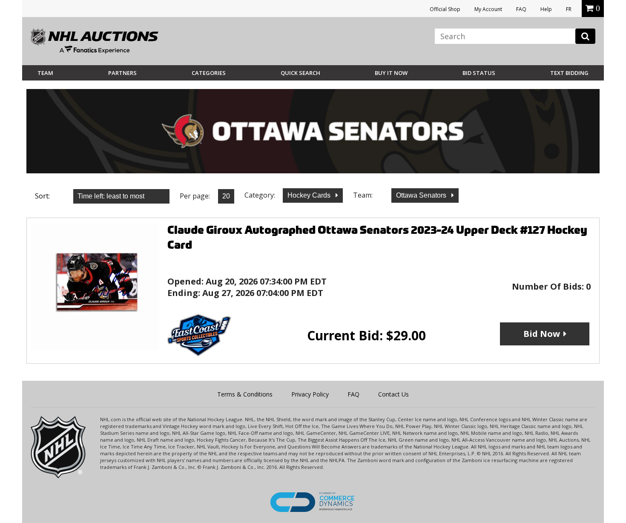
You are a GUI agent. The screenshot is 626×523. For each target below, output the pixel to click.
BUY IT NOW (391, 73)
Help (546, 9)
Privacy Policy (310, 394)
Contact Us (393, 394)
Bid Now (541, 333)
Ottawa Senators (422, 195)
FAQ (521, 9)
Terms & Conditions (245, 394)
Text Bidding (569, 73)
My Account (488, 9)
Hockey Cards (309, 195)
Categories (209, 73)
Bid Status (478, 73)
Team (45, 73)
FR (568, 9)
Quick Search (300, 73)
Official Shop (445, 9)
